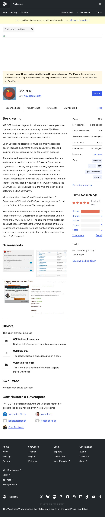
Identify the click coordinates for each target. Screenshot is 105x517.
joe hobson (46, 414)
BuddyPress (10, 484)
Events (82, 451)
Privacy (6, 461)
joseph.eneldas (48, 420)
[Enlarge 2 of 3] (63, 253)
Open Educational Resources (94, 172)
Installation (51, 107)
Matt (6, 475)
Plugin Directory (10, 12)
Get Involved (86, 446)
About (6, 446)
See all (99, 235)
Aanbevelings (33, 107)
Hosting (7, 456)
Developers (59, 456)
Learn (56, 446)
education (97, 161)
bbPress (8, 479)
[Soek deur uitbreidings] (31, 29)
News (5, 451)
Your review (78, 235)
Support (58, 451)
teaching (97, 177)
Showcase (33, 446)
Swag (83, 461)
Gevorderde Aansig (82, 185)
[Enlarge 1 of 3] (30, 253)
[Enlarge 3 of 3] (63, 283)
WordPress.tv (62, 461)
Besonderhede (13, 107)
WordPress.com (12, 470)
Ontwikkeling (70, 107)
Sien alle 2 (97, 154)
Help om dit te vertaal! (79, 20)
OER (99, 166)
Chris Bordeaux (16, 427)
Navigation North (32, 95)
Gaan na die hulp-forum (84, 261)
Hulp (100, 107)
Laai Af (97, 93)
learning (92, 166)
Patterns (32, 461)
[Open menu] (100, 4)
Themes (32, 451)
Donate (84, 456)
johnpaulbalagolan (17, 420)
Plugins (31, 456)
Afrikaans (13, 496)
